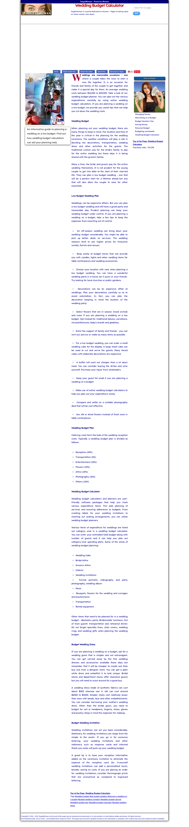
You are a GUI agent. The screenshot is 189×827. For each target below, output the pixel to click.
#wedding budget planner (111, 799)
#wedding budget (82, 796)
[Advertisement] (94, 47)
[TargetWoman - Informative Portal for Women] (43, 9)
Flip (131, 71)
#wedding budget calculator (100, 802)
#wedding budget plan (79, 802)
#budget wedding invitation (89, 799)
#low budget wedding (98, 796)
